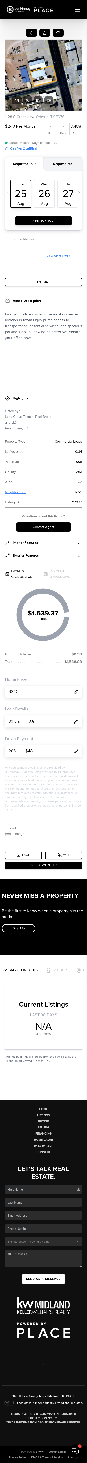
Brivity (40, 1452)
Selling (43, 1127)
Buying (43, 1121)
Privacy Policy (17, 1457)
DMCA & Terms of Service (47, 1457)
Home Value (43, 1139)
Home (43, 1109)
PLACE (70, 1396)
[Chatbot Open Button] (75, 1451)
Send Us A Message (43, 1279)
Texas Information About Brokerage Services (43, 1422)
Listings (43, 1115)
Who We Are (43, 1146)
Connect (43, 1152)
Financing (43, 1133)
